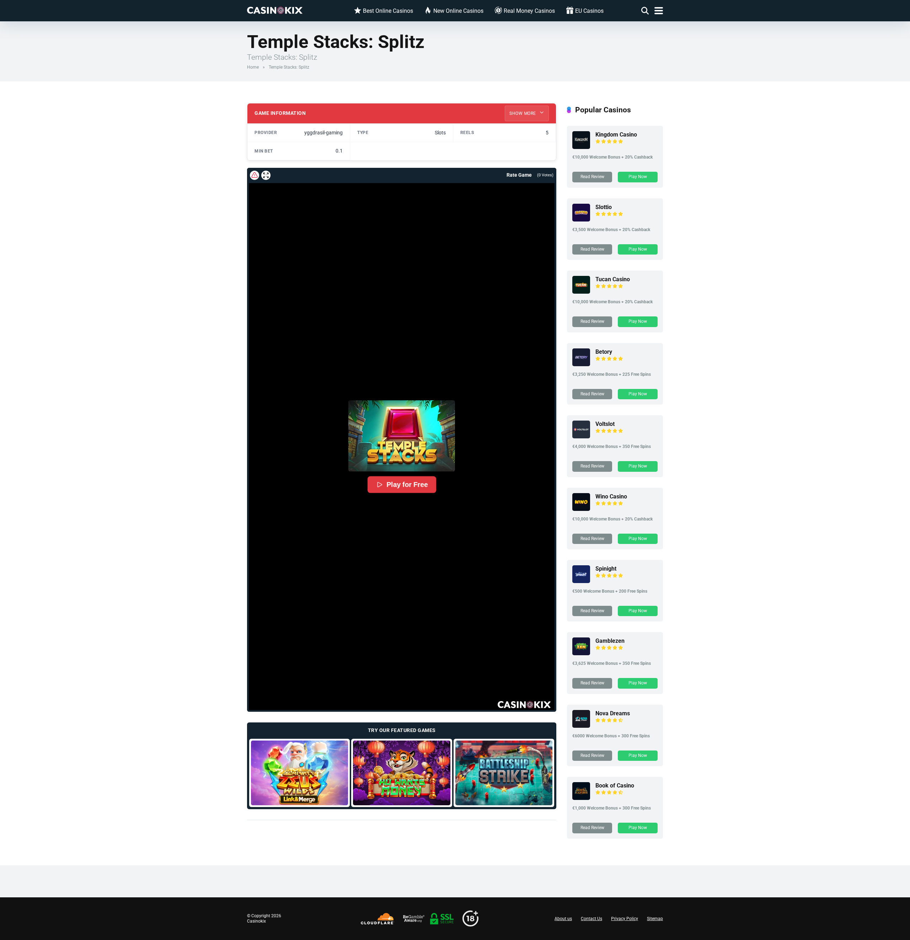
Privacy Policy (624, 918)
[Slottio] (581, 219)
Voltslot (605, 424)
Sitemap (655, 918)
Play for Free (407, 484)
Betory (603, 351)
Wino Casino (611, 496)
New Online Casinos (458, 10)
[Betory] (581, 364)
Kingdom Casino (616, 134)
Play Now (637, 176)
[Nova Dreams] (581, 725)
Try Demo (299, 772)
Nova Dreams (612, 713)
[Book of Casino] (581, 798)
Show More (523, 113)
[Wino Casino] (581, 509)
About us (563, 918)
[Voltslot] (581, 436)
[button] (401, 435)
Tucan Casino (612, 279)
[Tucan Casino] (581, 291)
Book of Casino (614, 785)
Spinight (605, 568)
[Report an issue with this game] (254, 175)
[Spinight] (581, 581)
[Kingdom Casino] (581, 147)
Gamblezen (610, 640)
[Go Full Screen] (266, 175)
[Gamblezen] (581, 653)
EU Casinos (589, 10)
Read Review (592, 176)
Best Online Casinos (388, 10)
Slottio (603, 207)
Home (253, 67)
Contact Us (591, 918)
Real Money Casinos (529, 10)
